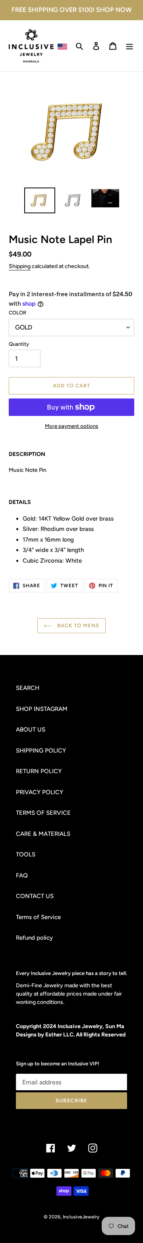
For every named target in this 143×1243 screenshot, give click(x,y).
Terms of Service (38, 917)
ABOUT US (30, 729)
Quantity (19, 344)
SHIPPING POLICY (41, 750)
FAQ (22, 875)
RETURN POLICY (39, 771)
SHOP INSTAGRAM (42, 708)
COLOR (17, 313)
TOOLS (25, 854)
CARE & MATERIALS (43, 833)
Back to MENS (78, 625)
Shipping (20, 266)
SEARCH (27, 687)
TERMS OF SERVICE (43, 812)
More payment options (71, 426)
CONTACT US (35, 896)
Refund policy (34, 937)
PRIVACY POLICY (39, 792)
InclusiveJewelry (81, 1217)
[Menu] (129, 45)
